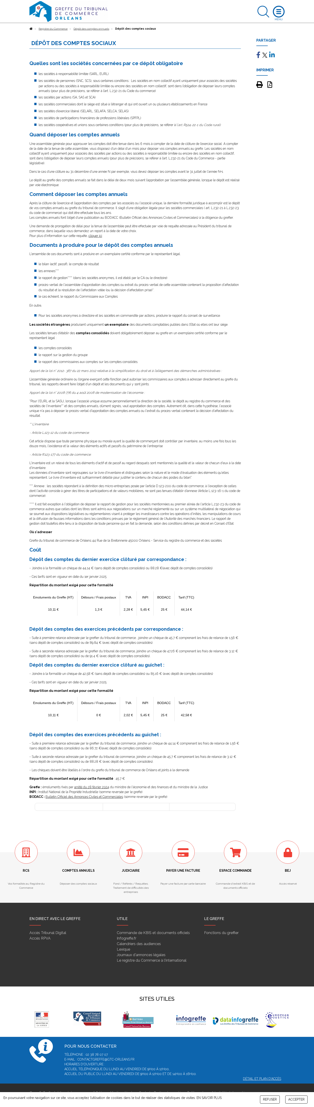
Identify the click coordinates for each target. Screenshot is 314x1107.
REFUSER (270, 1099)
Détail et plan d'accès (262, 1079)
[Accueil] (31, 28)
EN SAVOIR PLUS (209, 1098)
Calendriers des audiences (139, 944)
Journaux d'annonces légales (141, 955)
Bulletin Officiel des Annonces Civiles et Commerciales (84, 797)
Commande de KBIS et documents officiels (153, 933)
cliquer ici (95, 236)
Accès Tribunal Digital (47, 933)
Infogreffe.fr (126, 938)
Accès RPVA (40, 938)
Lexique (123, 949)
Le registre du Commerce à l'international (151, 960)
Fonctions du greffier (221, 933)
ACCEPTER (296, 1099)
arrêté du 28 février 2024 (91, 787)
